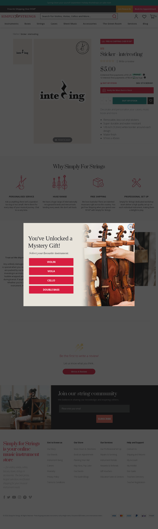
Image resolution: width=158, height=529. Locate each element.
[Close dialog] (130, 227)
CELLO (51, 280)
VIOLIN (51, 262)
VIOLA (51, 271)
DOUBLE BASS (51, 289)
